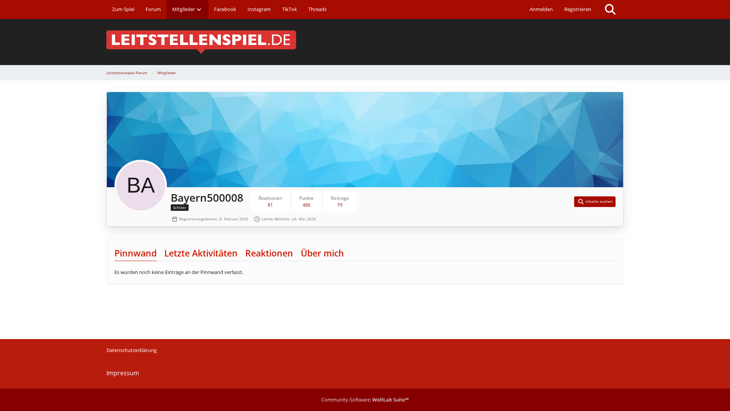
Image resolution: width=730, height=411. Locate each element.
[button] (595, 201)
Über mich (322, 253)
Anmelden (541, 9)
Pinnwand (135, 253)
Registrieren (577, 9)
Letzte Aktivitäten (201, 253)
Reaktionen (269, 253)
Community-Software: (365, 399)
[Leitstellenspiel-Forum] (365, 42)
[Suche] (610, 9)
